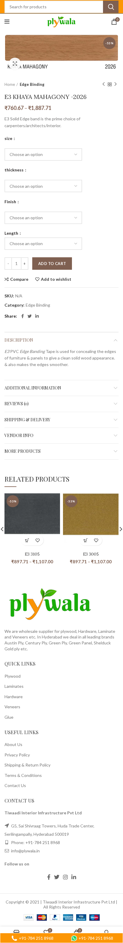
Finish (10, 202)
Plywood (12, 676)
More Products (22, 451)
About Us (13, 744)
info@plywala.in (25, 850)
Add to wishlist (56, 279)
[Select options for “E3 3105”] (27, 540)
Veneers (12, 706)
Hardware (13, 696)
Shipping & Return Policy (27, 764)
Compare (19, 279)
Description (18, 340)
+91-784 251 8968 (42, 842)
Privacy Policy (17, 754)
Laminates (14, 686)
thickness (14, 170)
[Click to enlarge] (15, 64)
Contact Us (15, 785)
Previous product (104, 84)
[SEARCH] (111, 7)
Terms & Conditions (23, 775)
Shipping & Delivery (27, 419)
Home (9, 84)
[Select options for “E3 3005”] (85, 540)
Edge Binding (32, 84)
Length (11, 233)
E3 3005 (91, 554)
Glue (8, 717)
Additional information (32, 388)
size (8, 138)
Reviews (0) (16, 403)
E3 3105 (32, 554)
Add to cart (52, 263)
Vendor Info (18, 435)
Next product (116, 84)
